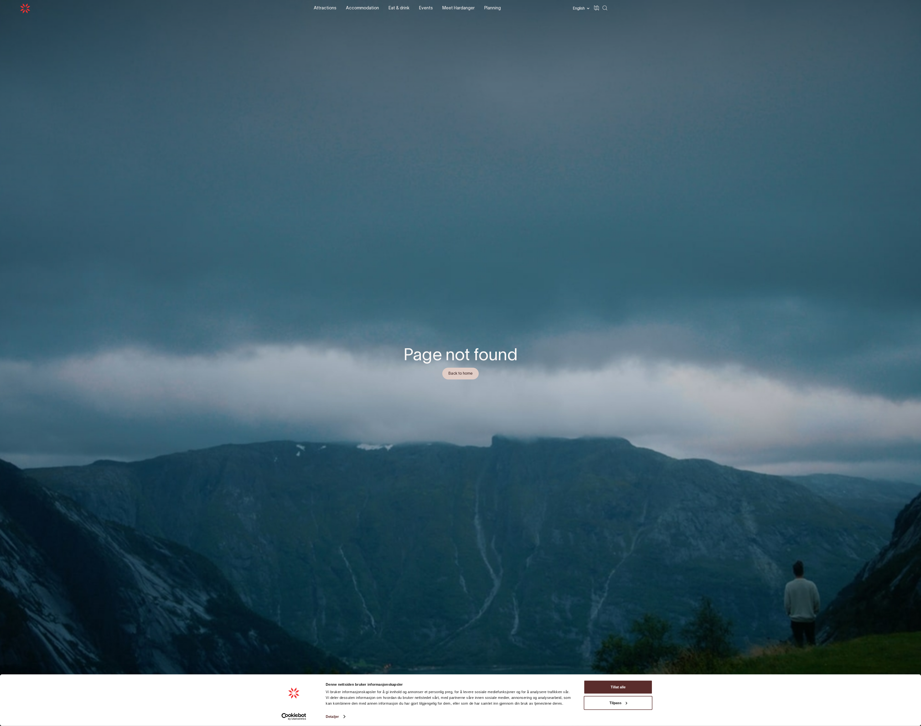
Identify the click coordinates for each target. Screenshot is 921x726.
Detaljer (332, 716)
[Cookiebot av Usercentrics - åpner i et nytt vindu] (294, 716)
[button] (895, 8)
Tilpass (615, 703)
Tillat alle (618, 687)
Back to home (460, 373)
